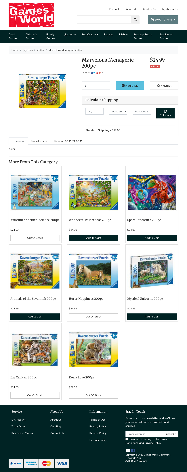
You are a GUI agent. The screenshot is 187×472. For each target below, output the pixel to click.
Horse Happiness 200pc (86, 298)
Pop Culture (89, 34)
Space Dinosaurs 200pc (144, 220)
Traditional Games (166, 36)
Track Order (19, 426)
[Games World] (31, 14)
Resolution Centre (22, 433)
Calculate (165, 115)
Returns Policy (97, 433)
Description (18, 141)
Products (114, 9)
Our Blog (55, 426)
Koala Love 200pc (81, 377)
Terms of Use (97, 419)
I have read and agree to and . (147, 441)
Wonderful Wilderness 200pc (90, 220)
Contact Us (150, 9)
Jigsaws (69, 34)
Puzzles (108, 34)
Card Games (13, 36)
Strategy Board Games (142, 36)
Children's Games (31, 36)
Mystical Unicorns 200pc (145, 298)
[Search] (135, 19)
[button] (164, 85)
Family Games (50, 36)
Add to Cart (93, 237)
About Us (131, 9)
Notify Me (131, 85)
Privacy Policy (97, 426)
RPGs (122, 34)
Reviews (59, 141)
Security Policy (98, 440)
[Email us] (128, 450)
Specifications (39, 141)
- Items (163, 19)
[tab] (18, 141)
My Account (169, 9)
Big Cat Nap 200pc (23, 377)
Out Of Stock (35, 237)
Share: (87, 72)
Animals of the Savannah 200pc (33, 298)
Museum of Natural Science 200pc (34, 220)
